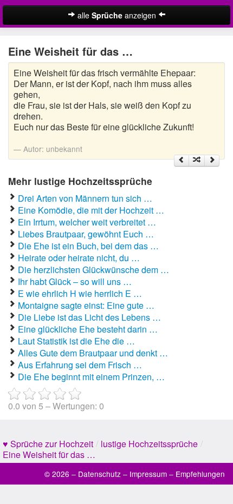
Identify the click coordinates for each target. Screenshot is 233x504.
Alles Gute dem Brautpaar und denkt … (93, 353)
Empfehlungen (200, 473)
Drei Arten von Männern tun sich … (85, 198)
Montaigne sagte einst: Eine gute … (86, 305)
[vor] (211, 161)
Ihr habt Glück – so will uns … (75, 281)
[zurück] (181, 161)
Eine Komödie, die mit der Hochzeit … (91, 210)
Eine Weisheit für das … (49, 454)
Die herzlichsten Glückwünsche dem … (93, 269)
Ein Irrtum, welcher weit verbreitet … (87, 222)
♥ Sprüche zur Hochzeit (48, 443)
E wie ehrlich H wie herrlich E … (80, 293)
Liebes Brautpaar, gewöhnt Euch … (86, 234)
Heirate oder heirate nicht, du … (79, 257)
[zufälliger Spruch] (197, 161)
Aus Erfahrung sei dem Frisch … (80, 365)
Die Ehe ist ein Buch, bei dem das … (88, 246)
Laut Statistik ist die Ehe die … (76, 341)
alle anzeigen (116, 15)
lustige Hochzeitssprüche (149, 443)
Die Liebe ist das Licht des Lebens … (89, 317)
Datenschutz (99, 473)
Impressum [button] (148, 473)
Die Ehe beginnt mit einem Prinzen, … (91, 376)
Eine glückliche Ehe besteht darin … (88, 329)
